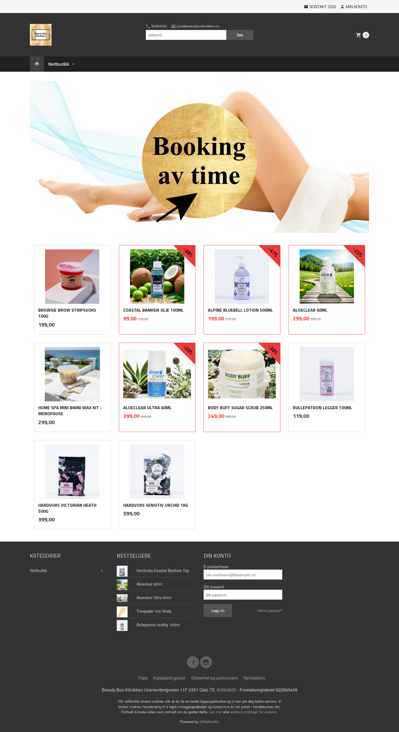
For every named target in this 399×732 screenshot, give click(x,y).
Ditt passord (214, 586)
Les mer (216, 711)
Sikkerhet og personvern (214, 678)
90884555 (159, 26)
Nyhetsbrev (254, 678)
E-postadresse (216, 566)
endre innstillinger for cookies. (254, 711)
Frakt (143, 678)
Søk (240, 34)
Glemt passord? (269, 610)
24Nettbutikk (209, 721)
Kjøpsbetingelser (169, 678)
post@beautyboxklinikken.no (197, 26)
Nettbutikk (58, 64)
